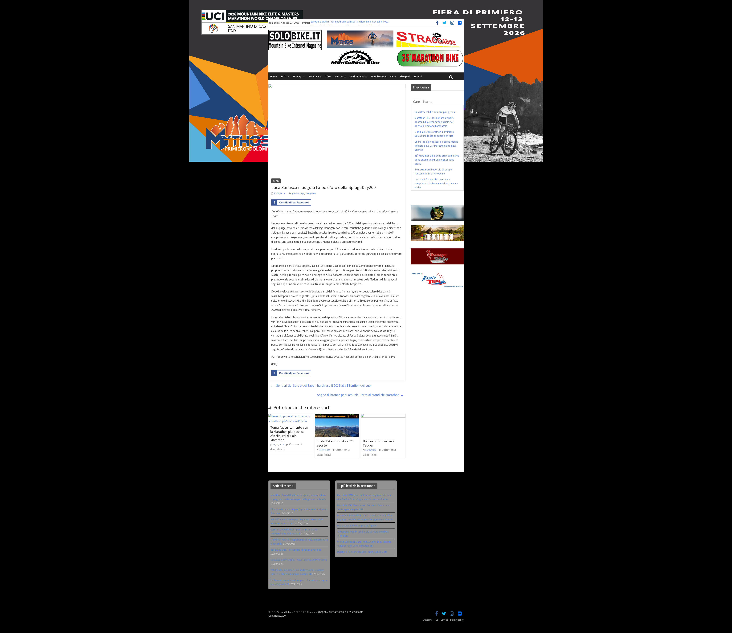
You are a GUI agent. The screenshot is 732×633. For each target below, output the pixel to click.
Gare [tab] (416, 101)
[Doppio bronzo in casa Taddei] (383, 416)
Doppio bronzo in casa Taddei (378, 443)
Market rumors (358, 76)
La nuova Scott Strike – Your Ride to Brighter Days (298, 560)
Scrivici (444, 619)
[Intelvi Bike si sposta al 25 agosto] (337, 416)
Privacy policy (457, 619)
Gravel (418, 76)
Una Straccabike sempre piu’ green (435, 112)
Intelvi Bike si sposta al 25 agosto (335, 443)
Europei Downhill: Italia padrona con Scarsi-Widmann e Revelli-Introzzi (350, 22)
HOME (273, 76)
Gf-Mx (328, 76)
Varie (393, 76)
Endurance (315, 76)
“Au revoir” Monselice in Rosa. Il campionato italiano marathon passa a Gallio (436, 183)
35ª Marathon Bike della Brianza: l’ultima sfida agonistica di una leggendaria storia (437, 159)
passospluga (298, 193)
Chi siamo (427, 619)
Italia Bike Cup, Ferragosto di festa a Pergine (295, 549)
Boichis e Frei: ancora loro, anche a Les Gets (362, 551)
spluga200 (310, 193)
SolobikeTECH (378, 76)
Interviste (340, 76)
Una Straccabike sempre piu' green (357, 525)
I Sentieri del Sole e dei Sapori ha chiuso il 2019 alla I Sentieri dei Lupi (320, 385)
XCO (283, 76)
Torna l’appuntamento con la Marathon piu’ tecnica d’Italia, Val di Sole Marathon (289, 433)
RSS (436, 619)
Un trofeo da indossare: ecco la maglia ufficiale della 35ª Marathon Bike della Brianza (436, 145)
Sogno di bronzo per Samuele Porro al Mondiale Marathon (360, 395)
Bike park (405, 76)
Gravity (297, 76)
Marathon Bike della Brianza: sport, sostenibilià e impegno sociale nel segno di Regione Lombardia (434, 122)
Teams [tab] (427, 101)
